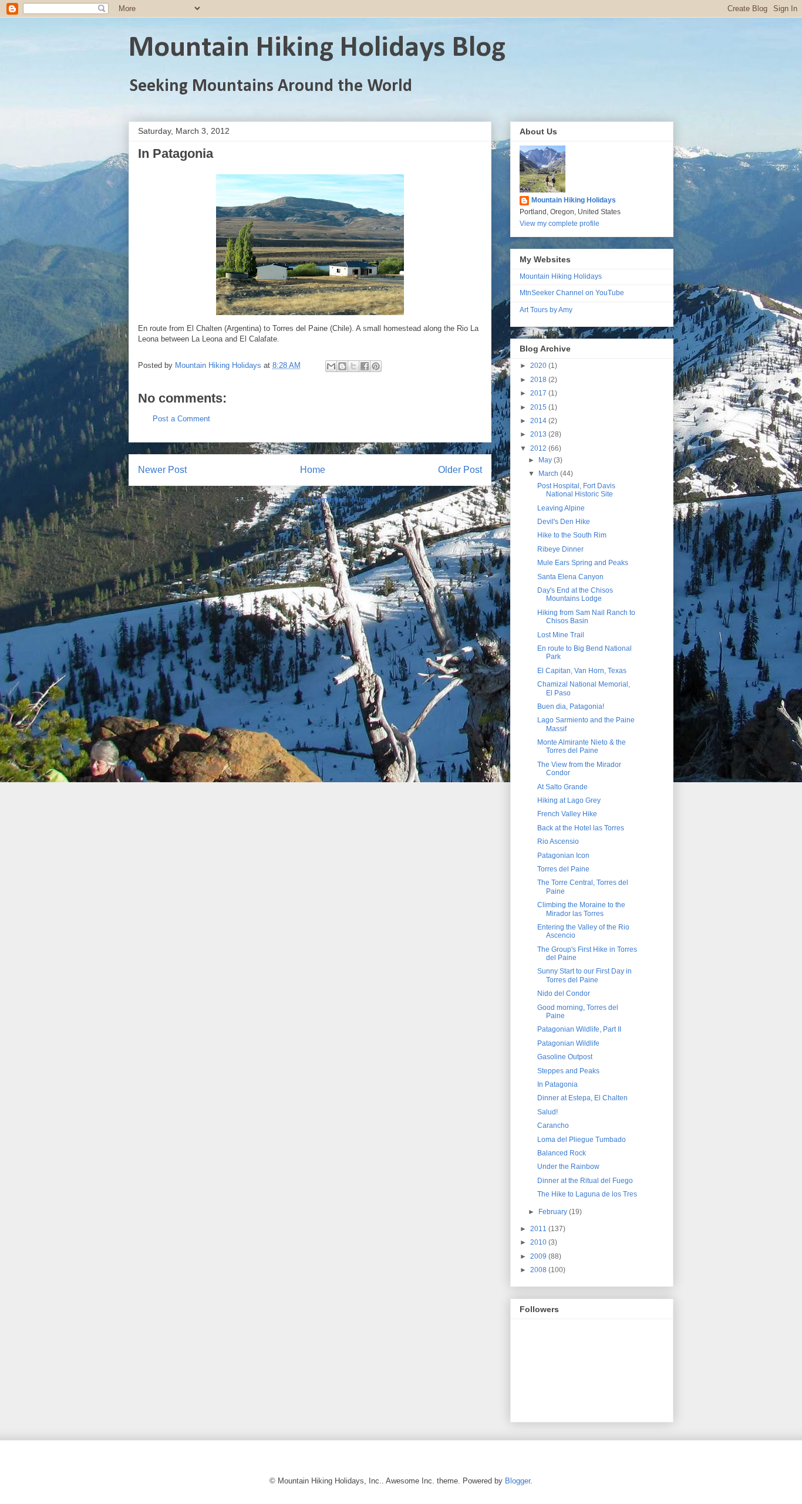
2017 (539, 393)
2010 (539, 1242)
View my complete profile (559, 223)
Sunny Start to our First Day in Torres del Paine (584, 975)
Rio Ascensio (558, 841)
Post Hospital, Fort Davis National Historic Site (576, 490)
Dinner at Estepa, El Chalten (582, 1098)
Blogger (517, 1480)
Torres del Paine (563, 869)
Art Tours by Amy (546, 310)
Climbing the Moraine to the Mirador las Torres (581, 909)
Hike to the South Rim (571, 535)
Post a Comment (181, 418)
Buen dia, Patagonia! (570, 706)
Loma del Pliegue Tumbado (581, 1139)
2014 (539, 421)
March (549, 473)
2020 (539, 365)
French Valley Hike (567, 814)
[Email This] (331, 366)
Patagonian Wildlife (568, 1043)
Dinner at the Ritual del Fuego (585, 1181)
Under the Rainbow (568, 1166)
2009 (539, 1256)
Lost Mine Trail (560, 635)
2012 (539, 448)
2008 (539, 1270)
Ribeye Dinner (560, 549)
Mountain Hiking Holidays (573, 200)
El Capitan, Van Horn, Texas (581, 671)
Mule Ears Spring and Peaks (582, 563)
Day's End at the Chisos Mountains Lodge (575, 594)
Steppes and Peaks (568, 1071)
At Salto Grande (562, 787)
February (553, 1212)
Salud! (547, 1112)
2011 (539, 1229)
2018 (539, 380)
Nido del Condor (563, 993)
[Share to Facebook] (364, 366)
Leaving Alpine (561, 508)
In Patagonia (557, 1084)
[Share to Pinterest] (376, 366)
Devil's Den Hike (563, 522)
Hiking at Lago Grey (569, 800)
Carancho (553, 1125)
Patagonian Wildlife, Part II (579, 1029)
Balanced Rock (561, 1153)
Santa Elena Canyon (570, 577)
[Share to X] (353, 366)
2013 (539, 434)
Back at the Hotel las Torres (580, 828)
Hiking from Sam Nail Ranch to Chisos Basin (586, 617)
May (546, 460)
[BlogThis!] (342, 366)
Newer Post (162, 470)
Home (312, 470)
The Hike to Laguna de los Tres (587, 1194)
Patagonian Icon (563, 855)
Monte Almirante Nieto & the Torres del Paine (581, 746)
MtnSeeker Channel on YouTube (572, 293)
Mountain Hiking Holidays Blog (317, 48)
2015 (539, 407)
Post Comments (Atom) (334, 499)
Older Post (460, 470)
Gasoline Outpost (564, 1057)
